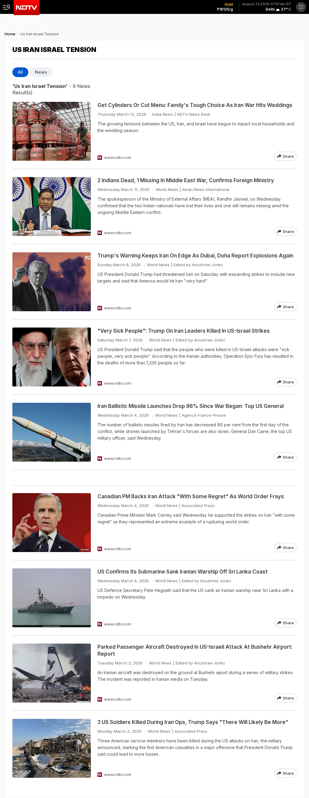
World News (167, 189)
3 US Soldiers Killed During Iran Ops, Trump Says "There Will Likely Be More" (192, 722)
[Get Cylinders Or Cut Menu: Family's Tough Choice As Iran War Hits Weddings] (51, 131)
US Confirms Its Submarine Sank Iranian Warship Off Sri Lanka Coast (182, 572)
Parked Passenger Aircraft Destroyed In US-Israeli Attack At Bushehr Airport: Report (195, 650)
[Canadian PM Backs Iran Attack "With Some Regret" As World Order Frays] (51, 522)
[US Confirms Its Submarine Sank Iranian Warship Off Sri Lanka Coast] (51, 597)
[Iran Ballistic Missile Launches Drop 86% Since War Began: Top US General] (51, 432)
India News (162, 114)
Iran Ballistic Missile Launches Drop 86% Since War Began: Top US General (190, 406)
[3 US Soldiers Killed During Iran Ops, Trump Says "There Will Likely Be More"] (51, 748)
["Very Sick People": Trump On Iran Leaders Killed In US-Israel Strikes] (51, 357)
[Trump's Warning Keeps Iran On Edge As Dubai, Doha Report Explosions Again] (51, 281)
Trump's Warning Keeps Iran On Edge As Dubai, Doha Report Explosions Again (195, 256)
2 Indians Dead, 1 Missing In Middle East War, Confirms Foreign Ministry (185, 180)
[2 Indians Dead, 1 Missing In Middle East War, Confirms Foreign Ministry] (51, 206)
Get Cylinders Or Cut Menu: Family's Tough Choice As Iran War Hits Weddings (194, 105)
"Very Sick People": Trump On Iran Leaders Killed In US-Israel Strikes (183, 331)
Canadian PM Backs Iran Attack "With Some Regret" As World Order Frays (190, 496)
